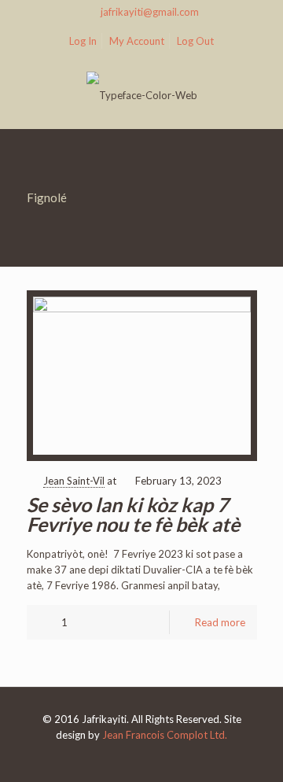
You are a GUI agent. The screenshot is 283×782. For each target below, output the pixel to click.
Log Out (195, 41)
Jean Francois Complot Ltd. (164, 735)
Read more (220, 622)
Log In (83, 41)
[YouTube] (142, 758)
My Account (136, 41)
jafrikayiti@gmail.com (150, 12)
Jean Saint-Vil (74, 480)
